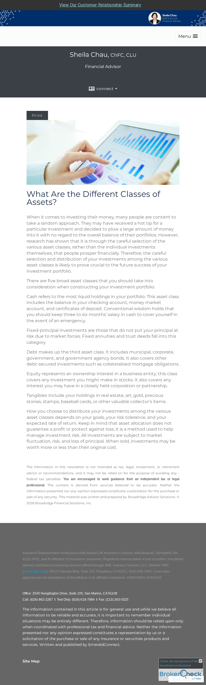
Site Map (31, 661)
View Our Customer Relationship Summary (100, 4)
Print (37, 115)
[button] (188, 36)
